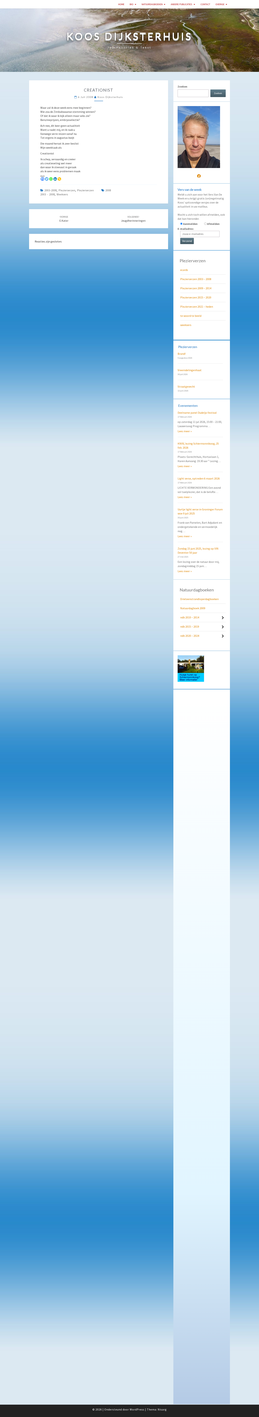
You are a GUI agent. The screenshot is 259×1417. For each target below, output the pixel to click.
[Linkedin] (55, 179)
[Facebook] (42, 179)
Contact (205, 4)
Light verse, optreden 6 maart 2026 (199, 478)
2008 (108, 190)
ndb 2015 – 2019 (189, 626)
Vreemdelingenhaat (190, 370)
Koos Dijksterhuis (110, 96)
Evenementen (188, 406)
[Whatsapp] (51, 179)
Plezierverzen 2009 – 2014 (195, 288)
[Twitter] (46, 179)
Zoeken (182, 86)
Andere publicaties (181, 4)
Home (121, 4)
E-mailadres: (186, 228)
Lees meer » (185, 431)
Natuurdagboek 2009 (192, 608)
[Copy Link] (59, 179)
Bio (131, 4)
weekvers (62, 194)
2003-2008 (50, 190)
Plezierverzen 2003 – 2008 (195, 279)
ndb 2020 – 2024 (189, 635)
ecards (184, 270)
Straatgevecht (186, 386)
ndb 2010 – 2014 (189, 617)
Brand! (182, 353)
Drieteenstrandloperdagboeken (199, 599)
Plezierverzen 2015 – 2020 (195, 297)
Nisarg (162, 1409)
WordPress (137, 1409)
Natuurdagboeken (152, 4)
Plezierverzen (66, 190)
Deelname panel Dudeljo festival (197, 412)
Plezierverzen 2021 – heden (196, 306)
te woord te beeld (190, 315)
